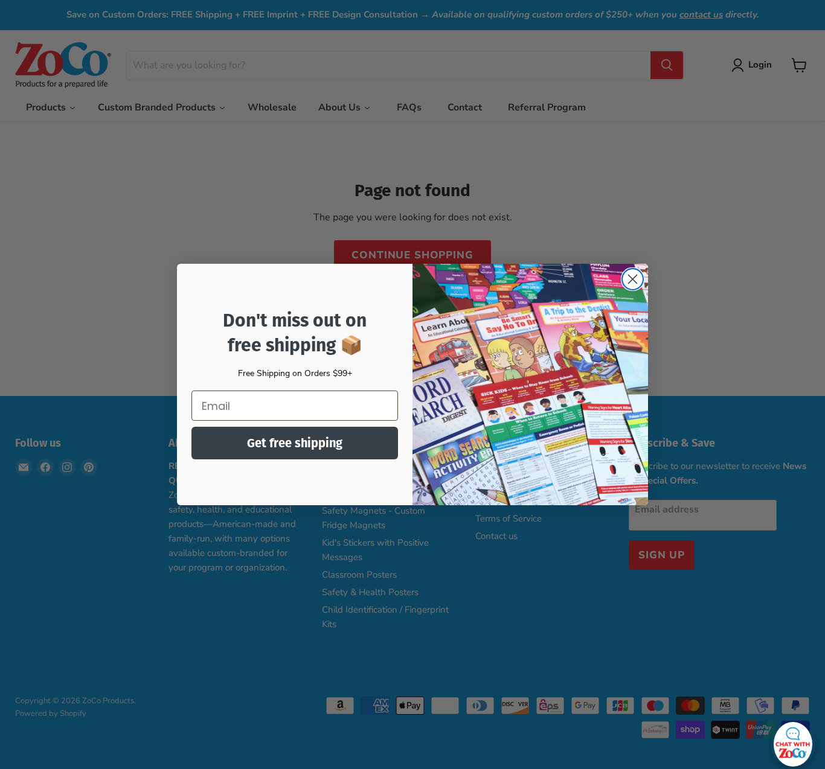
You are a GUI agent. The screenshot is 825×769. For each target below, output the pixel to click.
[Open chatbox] (793, 741)
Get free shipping (294, 443)
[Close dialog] (632, 279)
